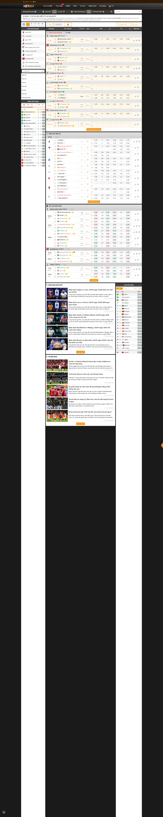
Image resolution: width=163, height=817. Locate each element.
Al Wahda (62, 170)
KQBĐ (68, 6)
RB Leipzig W (63, 198)
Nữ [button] (126, 288)
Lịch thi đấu (47, 6)
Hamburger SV (63, 255)
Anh (24, 104)
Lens (60, 270)
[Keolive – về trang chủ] (30, 6)
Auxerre (61, 273)
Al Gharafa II (62, 183)
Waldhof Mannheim (65, 125)
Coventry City (63, 218)
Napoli (61, 140)
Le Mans (61, 60)
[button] (141, 12)
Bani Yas (61, 173)
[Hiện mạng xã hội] (162, 445)
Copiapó (61, 176)
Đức (32, 104)
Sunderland (62, 243)
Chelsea (61, 230)
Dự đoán (103, 6)
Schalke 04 (62, 51)
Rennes (61, 57)
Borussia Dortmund (64, 252)
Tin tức (82, 6)
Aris (60, 158)
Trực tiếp (59, 5)
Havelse (61, 123)
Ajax (60, 79)
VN (42, 104)
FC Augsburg (63, 48)
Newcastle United (64, 227)
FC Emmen (62, 116)
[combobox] (123, 24)
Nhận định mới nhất (55, 285)
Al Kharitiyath (63, 189)
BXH (75, 6)
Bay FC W (62, 149)
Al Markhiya (62, 186)
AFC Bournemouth (64, 212)
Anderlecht (62, 155)
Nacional (62, 85)
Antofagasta (62, 179)
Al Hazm (61, 95)
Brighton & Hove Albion (66, 233)
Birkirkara (62, 167)
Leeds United (63, 237)
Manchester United (65, 39)
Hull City (61, 221)
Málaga (61, 70)
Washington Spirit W (65, 146)
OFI (60, 161)
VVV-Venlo (62, 113)
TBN (28, 104)
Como (61, 143)
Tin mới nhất (52, 356)
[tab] (50, 24)
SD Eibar (61, 107)
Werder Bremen (64, 261)
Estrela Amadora (64, 88)
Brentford (62, 239)
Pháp (38, 104)
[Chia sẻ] (4, 812)
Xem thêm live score (94, 129)
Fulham (61, 246)
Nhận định (92, 6)
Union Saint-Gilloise (65, 152)
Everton (61, 215)
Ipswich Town (63, 42)
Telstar (61, 76)
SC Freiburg (62, 258)
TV (112, 6)
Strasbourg (62, 267)
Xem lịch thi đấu (94, 202)
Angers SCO (62, 276)
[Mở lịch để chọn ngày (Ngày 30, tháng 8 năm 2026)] (24, 24)
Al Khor (61, 192)
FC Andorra (62, 104)
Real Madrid (62, 67)
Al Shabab (62, 98)
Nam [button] (119, 288)
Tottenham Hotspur (64, 224)
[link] (50, 141)
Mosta (61, 164)
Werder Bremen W (64, 195)
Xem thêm (94, 280)
